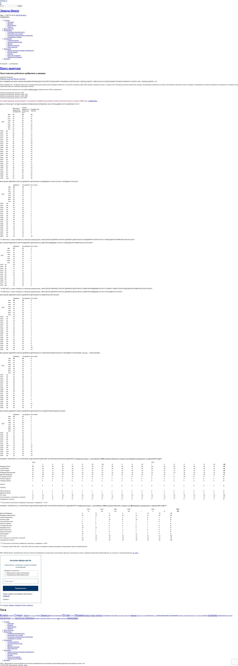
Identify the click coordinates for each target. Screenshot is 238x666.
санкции (37, 618)
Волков (4, 615)
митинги (180, 615)
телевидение (63, 618)
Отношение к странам (14, 37)
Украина (79, 615)
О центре (7, 20)
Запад (26, 615)
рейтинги (30, 605)
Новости (10, 27)
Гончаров (11, 615)
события (48, 618)
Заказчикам (7, 49)
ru (0, 2)
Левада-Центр (9, 10)
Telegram (6, 596)
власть (6, 605)
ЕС (23, 615)
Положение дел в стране (15, 34)
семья (41, 618)
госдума (114, 615)
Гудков (18, 615)
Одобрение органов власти (16, 32)
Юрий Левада (11, 25)
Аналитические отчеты (14, 42)
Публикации (8, 39)
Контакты (7, 59)
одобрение (18, 605)
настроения (186, 615)
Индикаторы (8, 30)
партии (204, 615)
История (10, 23)
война (93, 615)
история (144, 615)
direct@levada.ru (21, 15)
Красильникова (32, 615)
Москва (52, 615)
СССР (72, 615)
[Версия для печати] (6, 79)
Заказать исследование (14, 57)
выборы (99, 615)
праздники (229, 615)
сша (58, 618)
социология (53, 618)
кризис (154, 615)
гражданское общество (123, 615)
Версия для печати (19, 79)
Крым (38, 615)
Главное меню (5, 17)
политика (212, 615)
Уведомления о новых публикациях (17, 573)
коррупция (149, 615)
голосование (107, 615)
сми (45, 618)
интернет (139, 615)
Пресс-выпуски (9, 29)
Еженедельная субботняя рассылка (17, 575)
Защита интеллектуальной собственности (20, 50)
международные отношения (167, 615)
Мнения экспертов (13, 45)
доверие (11, 605)
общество (193, 615)
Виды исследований (13, 55)
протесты (20, 618)
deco (25, 665)
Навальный (58, 615)
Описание (10, 22)
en (0, 4)
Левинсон (45, 615)
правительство (222, 615)
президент (5, 618)
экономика (72, 618)
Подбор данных (12, 52)
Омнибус (10, 54)
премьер (13, 618)
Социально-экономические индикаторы (20, 35)
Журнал (9, 44)
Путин (24, 605)
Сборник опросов (13, 40)
